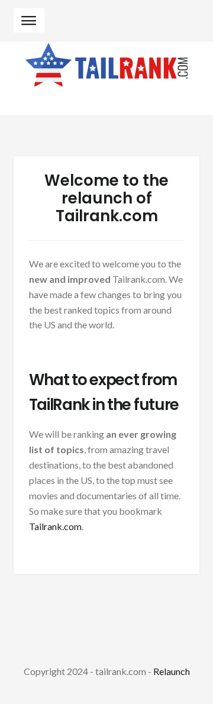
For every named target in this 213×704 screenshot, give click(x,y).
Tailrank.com (55, 526)
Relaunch (171, 671)
